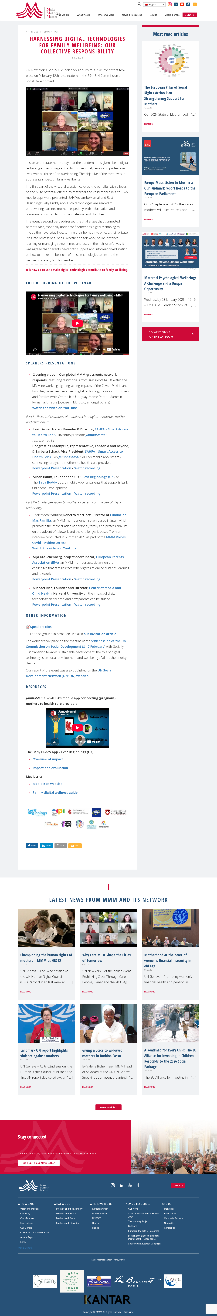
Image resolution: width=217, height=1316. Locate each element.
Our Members (27, 1218)
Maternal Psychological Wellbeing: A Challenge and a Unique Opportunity (170, 283)
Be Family (133, 1226)
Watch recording (87, 468)
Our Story (25, 1214)
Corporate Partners (173, 1218)
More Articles (108, 1107)
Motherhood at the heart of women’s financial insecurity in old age (167, 960)
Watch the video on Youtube (54, 548)
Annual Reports (27, 1237)
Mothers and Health (66, 1214)
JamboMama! (96, 435)
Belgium (96, 1223)
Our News (133, 1209)
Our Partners (26, 1223)
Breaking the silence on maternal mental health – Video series (144, 1237)
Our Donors (26, 1228)
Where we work (106, 14)
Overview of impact (48, 759)
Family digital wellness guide (55, 792)
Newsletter (169, 1223)
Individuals (169, 1209)
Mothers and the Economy (69, 1209)
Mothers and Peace (65, 1218)
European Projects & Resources (143, 1231)
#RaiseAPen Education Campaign (144, 1244)
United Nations (99, 1214)
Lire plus (148, 124)
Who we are (63, 14)
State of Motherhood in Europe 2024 (143, 1215)
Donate (178, 1185)
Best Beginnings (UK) (98, 477)
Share (33, 846)
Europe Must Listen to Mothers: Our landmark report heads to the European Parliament (169, 188)
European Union (100, 1209)
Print (62, 846)
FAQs (23, 1242)
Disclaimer (129, 1311)
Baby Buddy (47, 482)
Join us (153, 14)
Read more (25, 991)
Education (51, 31)
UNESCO (96, 1218)
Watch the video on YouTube (54, 408)
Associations (170, 1214)
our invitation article (100, 634)
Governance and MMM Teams (35, 1233)
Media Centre (172, 14)
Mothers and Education (67, 1223)
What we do (84, 14)
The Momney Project (138, 1222)
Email (77, 846)
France (95, 1228)
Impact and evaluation (50, 768)
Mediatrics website (47, 784)
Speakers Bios (41, 627)
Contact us (169, 1228)
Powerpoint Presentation (51, 468)
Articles (32, 31)
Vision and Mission (29, 1209)
